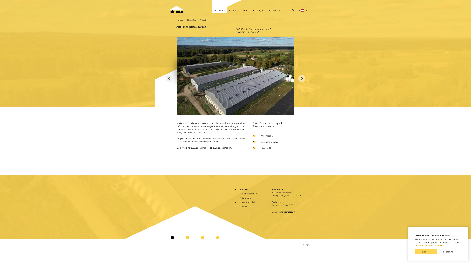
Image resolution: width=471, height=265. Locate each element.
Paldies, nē (448, 251)
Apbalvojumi (245, 198)
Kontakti (243, 206)
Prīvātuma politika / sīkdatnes (428, 245)
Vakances (244, 189)
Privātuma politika (248, 202)
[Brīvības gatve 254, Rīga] (169, 78)
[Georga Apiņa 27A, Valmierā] (301, 78)
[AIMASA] (176, 9)
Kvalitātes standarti (249, 193)
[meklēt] (293, 10)
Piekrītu (422, 251)
